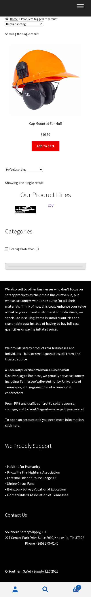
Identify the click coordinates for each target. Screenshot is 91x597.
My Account (15, 589)
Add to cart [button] (45, 146)
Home (14, 19)
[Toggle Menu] (80, 6)
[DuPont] (47, 209)
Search (45, 589)
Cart (70, 585)
